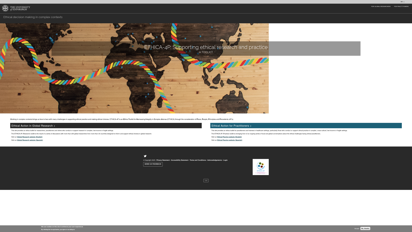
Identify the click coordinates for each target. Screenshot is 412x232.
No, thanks (365, 228)
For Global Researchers (381, 6)
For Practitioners (401, 6)
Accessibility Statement (179, 160)
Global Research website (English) (29, 137)
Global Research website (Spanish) (30, 140)
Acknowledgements (214, 160)
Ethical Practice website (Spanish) (229, 140)
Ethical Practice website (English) (229, 137)
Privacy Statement (163, 160)
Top (206, 180)
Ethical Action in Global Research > (33, 125)
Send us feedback (153, 164)
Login (225, 160)
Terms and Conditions (198, 160)
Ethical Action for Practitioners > (232, 125)
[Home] (16, 8)
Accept (356, 228)
